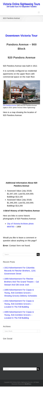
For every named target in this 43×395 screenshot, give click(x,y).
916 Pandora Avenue (10, 105)
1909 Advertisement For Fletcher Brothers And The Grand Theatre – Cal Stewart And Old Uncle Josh (21, 282)
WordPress (28, 384)
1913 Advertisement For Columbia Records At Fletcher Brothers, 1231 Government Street (20, 271)
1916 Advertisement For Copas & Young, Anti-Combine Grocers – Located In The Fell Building (19, 304)
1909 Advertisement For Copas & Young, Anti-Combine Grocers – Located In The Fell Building (19, 315)
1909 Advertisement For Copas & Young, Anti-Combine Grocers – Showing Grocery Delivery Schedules (20, 293)
